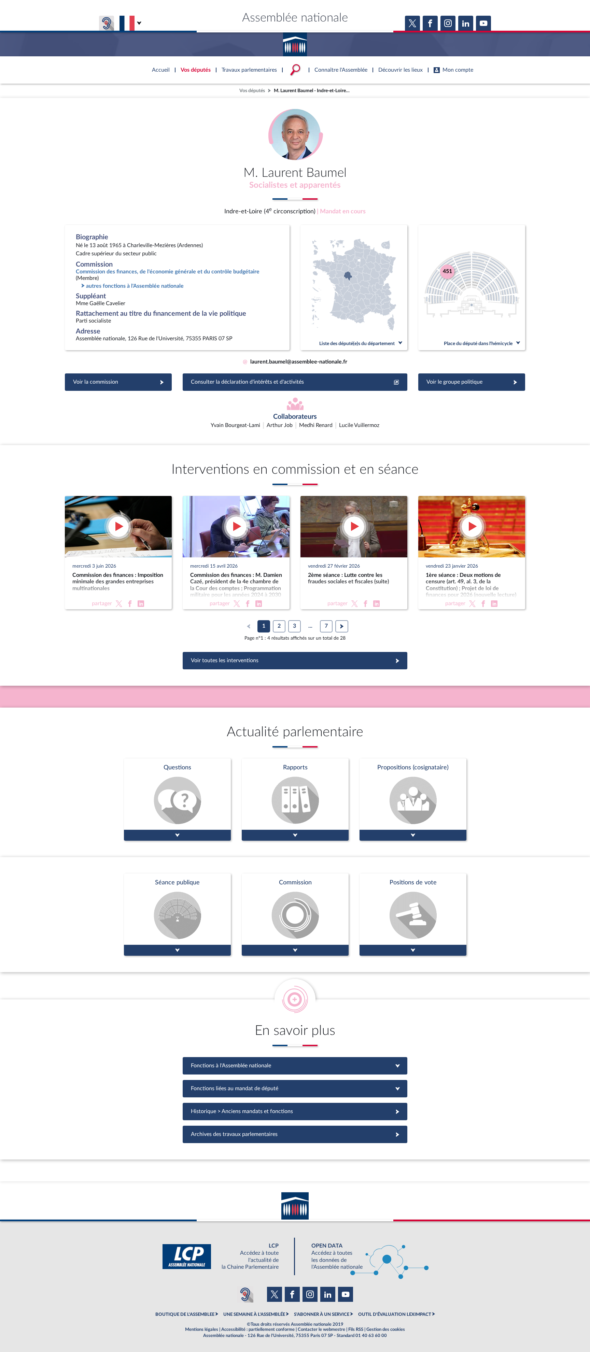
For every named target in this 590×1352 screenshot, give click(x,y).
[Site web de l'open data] (363, 1256)
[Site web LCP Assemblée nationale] (226, 1256)
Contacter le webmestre (321, 1329)
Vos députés (252, 90)
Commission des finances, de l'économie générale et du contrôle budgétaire (167, 271)
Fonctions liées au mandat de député (295, 1088)
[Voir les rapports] (295, 799)
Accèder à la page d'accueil (295, 42)
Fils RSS (355, 1329)
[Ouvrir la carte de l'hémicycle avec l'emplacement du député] (471, 287)
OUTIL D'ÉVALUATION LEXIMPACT (394, 1314)
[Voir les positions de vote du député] (413, 914)
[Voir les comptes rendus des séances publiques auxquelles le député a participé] (177, 914)
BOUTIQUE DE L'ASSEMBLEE (184, 1314)
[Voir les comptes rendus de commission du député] (295, 914)
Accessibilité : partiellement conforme (258, 1329)
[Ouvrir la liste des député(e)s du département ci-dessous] (353, 287)
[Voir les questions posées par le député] (177, 799)
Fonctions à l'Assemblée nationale (295, 1065)
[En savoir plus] (413, 799)
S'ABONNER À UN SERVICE (321, 1314)
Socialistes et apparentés (295, 185)
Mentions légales (201, 1329)
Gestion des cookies (385, 1329)
